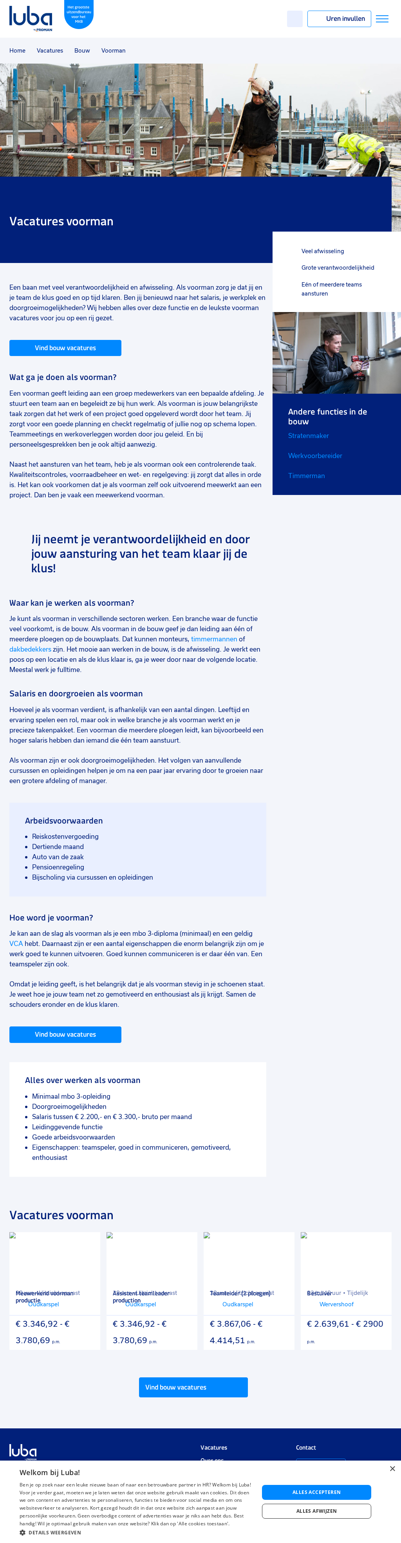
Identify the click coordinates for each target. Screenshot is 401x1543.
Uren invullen (345, 18)
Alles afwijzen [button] (316, 1511)
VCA (16, 944)
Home (17, 50)
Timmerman (306, 476)
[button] (136, 1533)
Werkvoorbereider (315, 456)
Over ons (212, 1460)
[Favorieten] (295, 19)
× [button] (392, 1469)
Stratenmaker (308, 436)
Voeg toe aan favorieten (89, 1243)
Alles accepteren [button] (317, 1492)
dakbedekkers (30, 649)
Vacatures (50, 50)
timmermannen (214, 639)
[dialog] (200, 1502)
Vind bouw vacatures (65, 348)
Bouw (82, 50)
